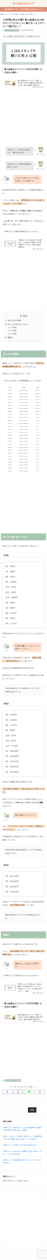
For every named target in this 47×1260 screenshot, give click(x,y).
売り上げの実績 (14, 320)
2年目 (14, 331)
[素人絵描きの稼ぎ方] (23, 3)
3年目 (14, 334)
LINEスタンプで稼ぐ (12, 30)
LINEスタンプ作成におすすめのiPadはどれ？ (20, 1145)
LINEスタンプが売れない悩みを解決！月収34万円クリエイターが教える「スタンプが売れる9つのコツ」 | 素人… (30, 987)
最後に (10, 337)
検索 (32, 1110)
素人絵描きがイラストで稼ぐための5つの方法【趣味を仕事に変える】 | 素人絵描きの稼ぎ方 (30, 83)
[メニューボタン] (3, 3)
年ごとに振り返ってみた (18, 324)
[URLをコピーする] (40, 1092)
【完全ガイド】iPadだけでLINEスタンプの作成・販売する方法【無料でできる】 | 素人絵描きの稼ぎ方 (30, 243)
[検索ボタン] (43, 3)
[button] (7, 1092)
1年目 (14, 327)
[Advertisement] (23, 115)
